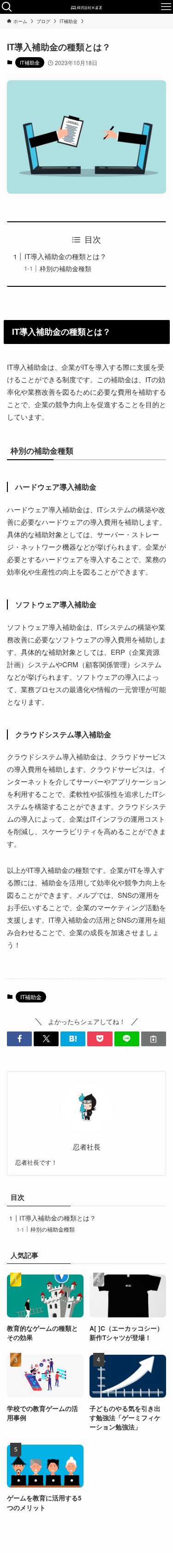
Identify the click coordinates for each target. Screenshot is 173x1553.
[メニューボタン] (166, 7)
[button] (19, 1039)
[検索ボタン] (7, 7)
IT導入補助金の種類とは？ (65, 256)
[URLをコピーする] (153, 1039)
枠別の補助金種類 (65, 268)
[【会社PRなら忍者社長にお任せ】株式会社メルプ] (86, 7)
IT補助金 (30, 62)
